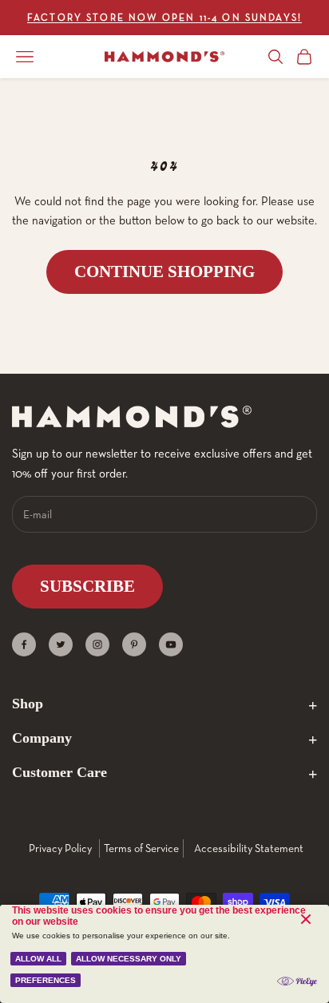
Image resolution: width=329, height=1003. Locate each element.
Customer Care (59, 772)
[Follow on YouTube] (171, 644)
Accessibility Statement (248, 848)
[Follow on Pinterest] (134, 644)
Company (42, 738)
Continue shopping (164, 271)
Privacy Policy (60, 848)
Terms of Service (141, 848)
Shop (27, 704)
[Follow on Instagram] (97, 644)
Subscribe (87, 586)
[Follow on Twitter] (61, 644)
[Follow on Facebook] (24, 644)
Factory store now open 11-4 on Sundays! (164, 17)
